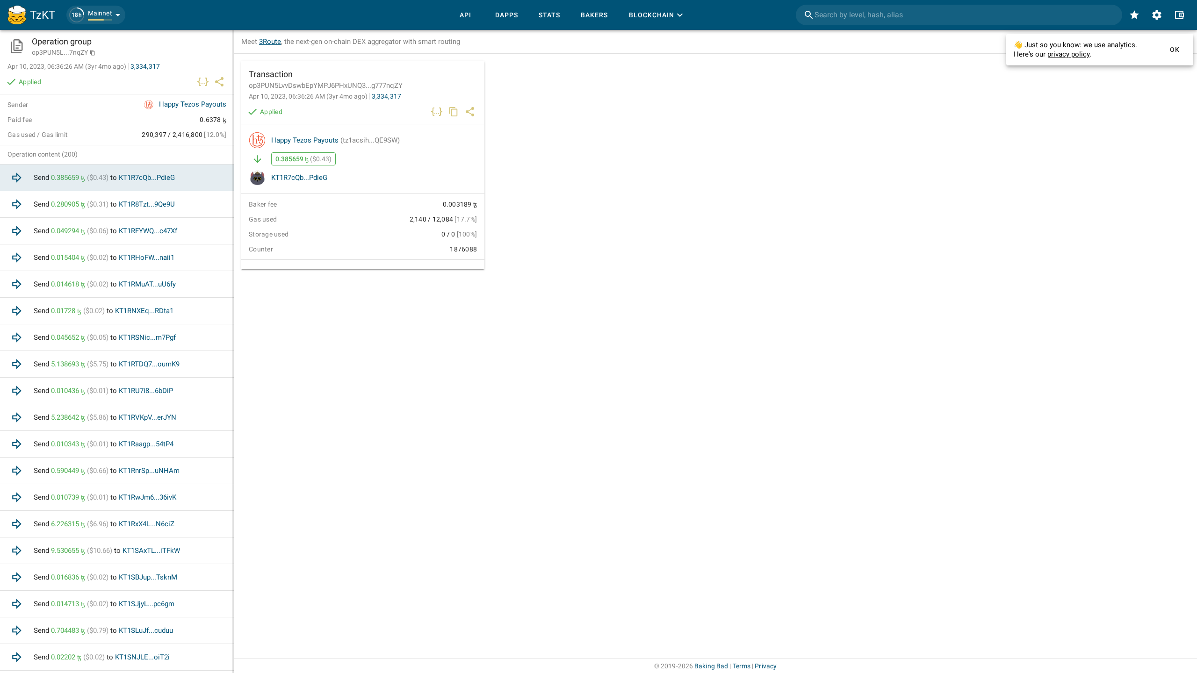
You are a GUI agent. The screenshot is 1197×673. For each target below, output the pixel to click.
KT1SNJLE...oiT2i (142, 657)
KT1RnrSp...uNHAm (149, 470)
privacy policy (1068, 54)
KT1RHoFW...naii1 (146, 257)
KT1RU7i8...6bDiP (146, 391)
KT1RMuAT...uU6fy (147, 284)
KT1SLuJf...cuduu (146, 630)
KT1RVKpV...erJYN (147, 417)
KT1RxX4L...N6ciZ (146, 524)
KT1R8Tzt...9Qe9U (147, 204)
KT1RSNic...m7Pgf (147, 337)
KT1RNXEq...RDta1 (144, 311)
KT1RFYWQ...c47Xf (148, 231)
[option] (117, 178)
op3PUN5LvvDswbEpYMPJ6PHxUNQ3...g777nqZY (326, 85)
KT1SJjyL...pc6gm (146, 604)
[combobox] (959, 15)
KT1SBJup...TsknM (148, 577)
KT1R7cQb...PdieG (299, 177)
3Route (270, 41)
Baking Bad (711, 666)
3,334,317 (386, 96)
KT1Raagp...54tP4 (146, 444)
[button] (95, 15)
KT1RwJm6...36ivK (147, 497)
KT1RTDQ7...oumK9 (149, 364)
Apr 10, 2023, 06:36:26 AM (308, 96)
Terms (742, 666)
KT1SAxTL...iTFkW (151, 550)
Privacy (766, 666)
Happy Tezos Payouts (335, 140)
